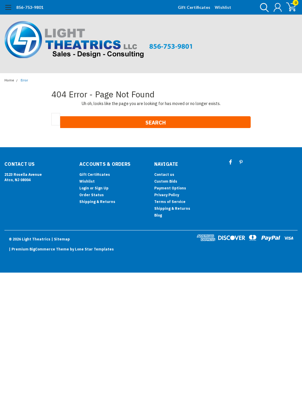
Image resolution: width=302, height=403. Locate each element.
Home (9, 80)
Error (24, 80)
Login (84, 188)
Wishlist (223, 7)
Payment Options (170, 188)
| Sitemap (60, 239)
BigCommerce (42, 249)
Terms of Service (170, 201)
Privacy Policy (166, 195)
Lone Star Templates (94, 249)
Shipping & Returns (97, 201)
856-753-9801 (29, 7)
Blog (158, 215)
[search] (263, 7)
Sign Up (102, 188)
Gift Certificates (194, 7)
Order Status (91, 195)
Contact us (164, 174)
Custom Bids (165, 181)
